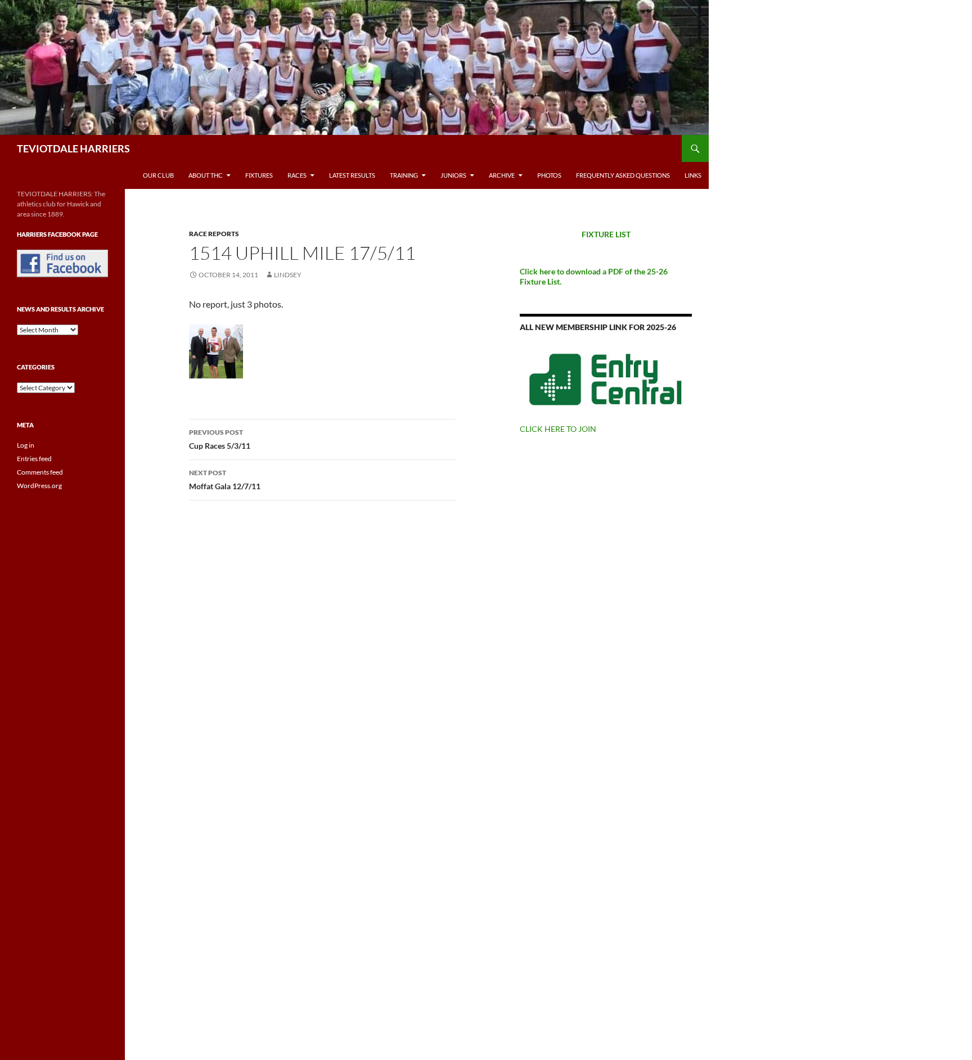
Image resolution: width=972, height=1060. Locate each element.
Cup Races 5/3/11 (219, 439)
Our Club (158, 175)
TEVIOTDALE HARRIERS (73, 148)
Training (404, 175)
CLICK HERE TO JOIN (558, 429)
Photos (549, 175)
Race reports (214, 233)
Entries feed (34, 458)
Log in (25, 445)
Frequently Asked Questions (623, 175)
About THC (205, 175)
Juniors (453, 175)
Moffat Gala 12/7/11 (224, 479)
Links (693, 175)
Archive (502, 175)
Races (297, 175)
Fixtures (259, 175)
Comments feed (40, 472)
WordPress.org (39, 485)
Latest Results (352, 175)
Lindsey (288, 274)
